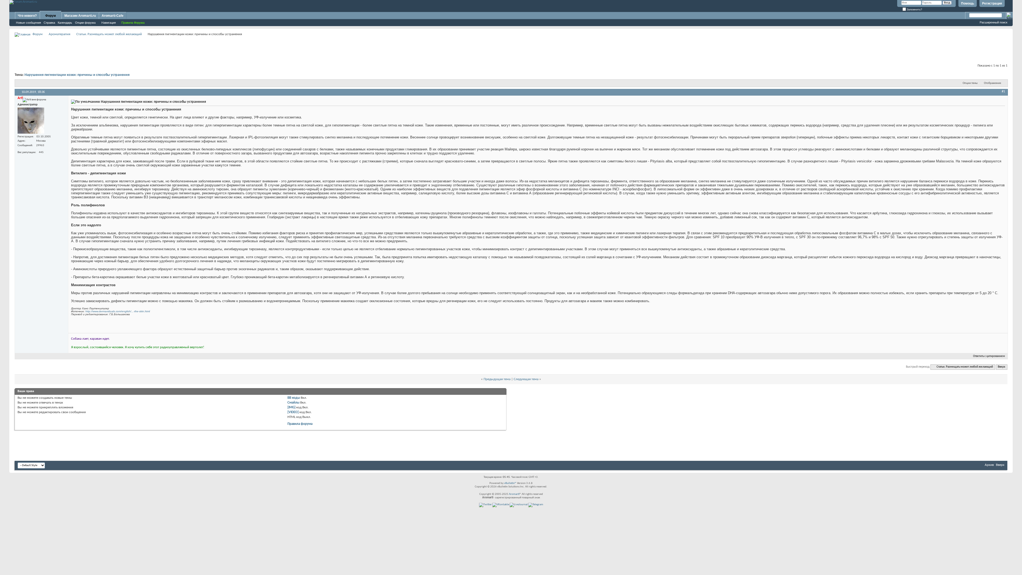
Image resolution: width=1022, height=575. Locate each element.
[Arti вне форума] (31, 121)
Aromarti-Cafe (112, 16)
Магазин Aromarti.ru (80, 16)
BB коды (293, 398)
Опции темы (970, 83)
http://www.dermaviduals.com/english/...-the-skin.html (117, 311)
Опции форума (85, 22)
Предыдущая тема (497, 379)
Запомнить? (914, 9)
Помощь (967, 3)
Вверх (1001, 366)
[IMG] (291, 407)
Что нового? (27, 16)
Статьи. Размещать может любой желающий (109, 34)
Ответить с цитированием (989, 356)
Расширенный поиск (993, 22)
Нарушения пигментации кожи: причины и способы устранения (77, 75)
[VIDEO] (293, 412)
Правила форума (299, 424)
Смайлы (293, 402)
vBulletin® (510, 483)
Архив (989, 465)
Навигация (108, 22)
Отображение (992, 83)
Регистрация (992, 3)
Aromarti (514, 494)
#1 (1003, 91)
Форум (50, 16)
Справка (49, 22)
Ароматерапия (59, 34)
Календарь (65, 22)
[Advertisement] (511, 49)
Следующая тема (526, 379)
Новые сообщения (28, 22)
